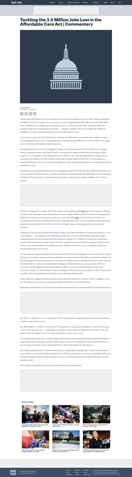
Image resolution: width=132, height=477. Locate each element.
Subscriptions (87, 474)
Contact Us (77, 470)
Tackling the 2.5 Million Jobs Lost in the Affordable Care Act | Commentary (61, 22)
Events (67, 472)
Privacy (76, 472)
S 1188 (76, 218)
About (67, 470)
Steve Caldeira (26, 107)
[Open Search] (120, 2)
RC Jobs (85, 472)
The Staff (77, 474)
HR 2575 (84, 211)
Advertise (86, 470)
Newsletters (69, 474)
